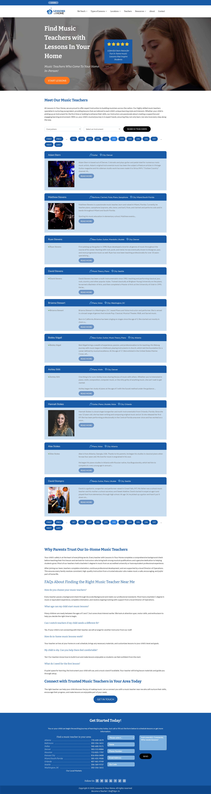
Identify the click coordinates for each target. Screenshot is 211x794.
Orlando (128, 404)
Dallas (47, 746)
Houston (48, 752)
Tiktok (119, 780)
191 (105, 139)
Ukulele (121, 239)
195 (138, 139)
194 (130, 139)
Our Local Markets (74, 770)
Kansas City (49, 755)
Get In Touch (105, 699)
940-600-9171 (97, 746)
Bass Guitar (97, 239)
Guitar (95, 155)
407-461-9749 (97, 761)
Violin (100, 369)
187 (73, 139)
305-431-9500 (97, 758)
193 (122, 139)
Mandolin (113, 239)
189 (89, 139)
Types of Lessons (98, 11)
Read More (86, 176)
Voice (100, 303)
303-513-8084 (97, 749)
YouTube (110, 780)
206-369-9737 (97, 764)
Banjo (94, 481)
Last (58, 144)
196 (146, 139)
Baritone (96, 197)
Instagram (124, 780)
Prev (58, 139)
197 (154, 139)
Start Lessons (57, 80)
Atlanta (138, 337)
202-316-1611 (97, 743)
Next (49, 144)
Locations (114, 11)
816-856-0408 (97, 755)
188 (81, 139)
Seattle (121, 271)
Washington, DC (118, 303)
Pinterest (115, 780)
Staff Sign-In (114, 791)
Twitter (101, 780)
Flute (110, 197)
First (49, 139)
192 (114, 139)
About (152, 11)
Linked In (106, 780)
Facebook (97, 780)
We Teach (81, 11)
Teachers (128, 11)
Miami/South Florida (145, 197)
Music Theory (98, 271)
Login (53, 3)
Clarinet (103, 197)
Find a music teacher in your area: (74, 737)
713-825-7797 (97, 752)
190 (97, 139)
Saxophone (123, 197)
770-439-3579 (97, 740)
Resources (139, 11)
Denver (109, 155)
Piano (115, 197)
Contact (161, 11)
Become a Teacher (99, 791)
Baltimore (48, 743)
